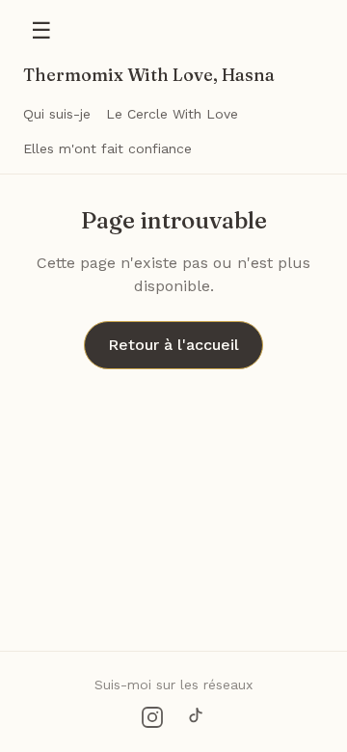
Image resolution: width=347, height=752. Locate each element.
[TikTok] (194, 717)
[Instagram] (152, 717)
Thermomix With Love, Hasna (149, 75)
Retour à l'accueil (173, 345)
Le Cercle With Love (172, 113)
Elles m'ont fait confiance (107, 148)
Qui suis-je (57, 113)
